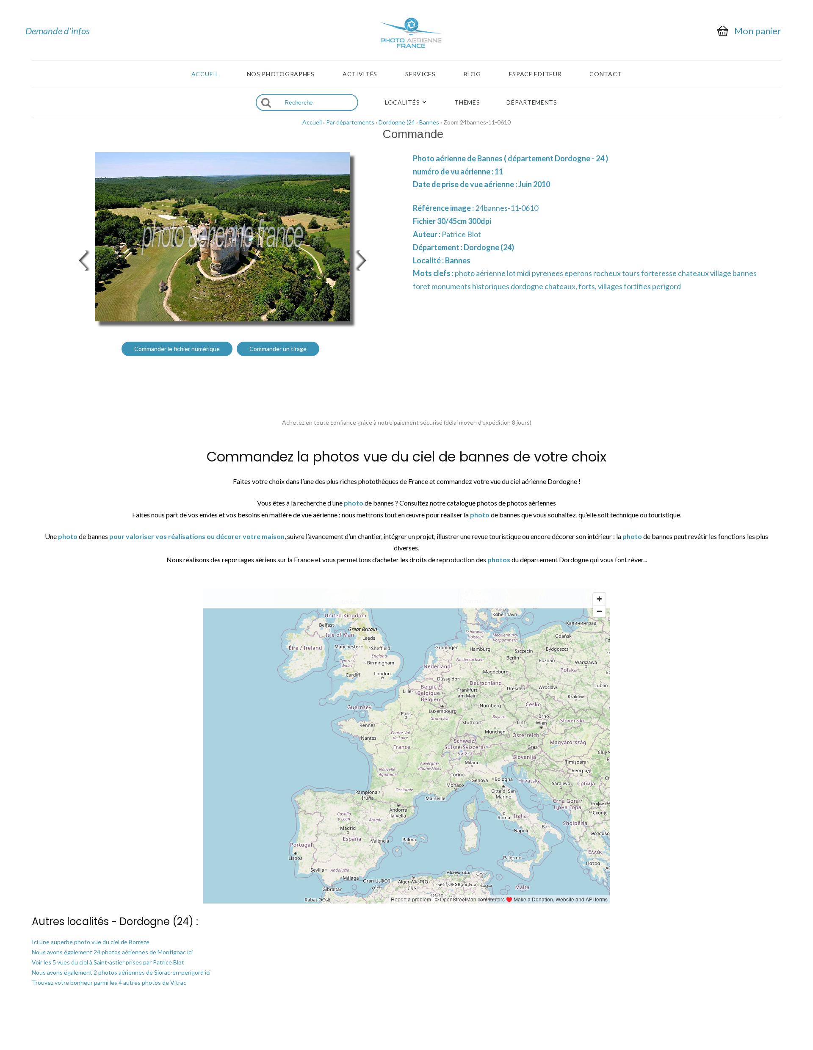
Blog (472, 74)
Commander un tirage (278, 348)
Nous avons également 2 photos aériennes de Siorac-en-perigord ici (121, 972)
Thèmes (467, 102)
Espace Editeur (535, 74)
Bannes (429, 122)
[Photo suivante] (364, 259)
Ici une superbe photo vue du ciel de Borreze (90, 941)
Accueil (205, 74)
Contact (605, 74)
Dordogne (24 (397, 122)
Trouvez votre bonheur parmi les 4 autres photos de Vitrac (109, 982)
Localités (402, 102)
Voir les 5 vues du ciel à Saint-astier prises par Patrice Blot (108, 962)
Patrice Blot (461, 234)
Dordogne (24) (489, 247)
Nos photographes (281, 74)
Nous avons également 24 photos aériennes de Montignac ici (112, 952)
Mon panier (757, 30)
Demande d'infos (57, 30)
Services (420, 74)
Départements (531, 102)
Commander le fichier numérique (177, 348)
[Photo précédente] (80, 259)
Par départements (350, 122)
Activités (360, 74)
